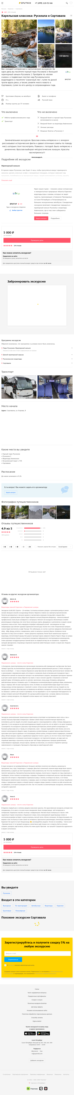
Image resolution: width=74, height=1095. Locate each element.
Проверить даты (37, 240)
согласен (11, 965)
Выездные (7, 906)
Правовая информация (37, 1074)
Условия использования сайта (37, 1010)
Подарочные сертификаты (37, 996)
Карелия (60, 906)
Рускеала (6, 893)
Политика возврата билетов (37, 1003)
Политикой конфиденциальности (46, 973)
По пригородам (21, 906)
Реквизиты (58, 1074)
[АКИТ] (41, 1088)
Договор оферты (37, 1007)
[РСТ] (45, 1088)
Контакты (66, 1074)
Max (41, 1051)
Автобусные (36, 906)
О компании (7, 1074)
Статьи (37, 989)
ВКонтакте (35, 1051)
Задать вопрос (41, 218)
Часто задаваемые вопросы (37, 993)
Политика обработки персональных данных (37, 1014)
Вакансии (50, 1074)
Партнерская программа (20, 1074)
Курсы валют (37, 1021)
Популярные (20, 911)
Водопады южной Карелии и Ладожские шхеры (19, 607)
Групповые (7, 911)
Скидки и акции (37, 1000)
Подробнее (55, 218)
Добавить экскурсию (37, 1060)
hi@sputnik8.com (37, 1053)
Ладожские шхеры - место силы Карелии (17, 663)
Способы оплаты (37, 1017)
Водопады (49, 906)
